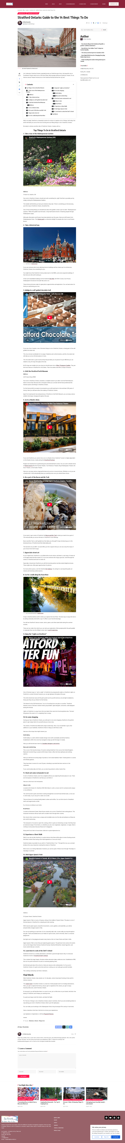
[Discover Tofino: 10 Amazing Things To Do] (74, 1093)
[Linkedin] (114, 1117)
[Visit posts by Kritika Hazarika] (19, 1034)
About (55, 1122)
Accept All (115, 1137)
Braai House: (59, 103)
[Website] (75, 1034)
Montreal (30, 1099)
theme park (41, 219)
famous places (29, 465)
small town (29, 983)
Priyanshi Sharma (48, 1014)
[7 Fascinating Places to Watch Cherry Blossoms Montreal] (28, 1093)
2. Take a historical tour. (34, 97)
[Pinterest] (118, 1117)
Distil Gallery (58, 93)
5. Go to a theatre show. (33, 107)
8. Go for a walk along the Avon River (36, 115)
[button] (96, 23)
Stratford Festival (49, 460)
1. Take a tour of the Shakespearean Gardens (35, 91)
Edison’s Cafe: (58, 101)
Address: (31, 94)
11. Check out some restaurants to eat (62, 98)
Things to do (42, 1020)
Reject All (106, 1137)
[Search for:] (92, 30)
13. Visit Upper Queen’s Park (60, 108)
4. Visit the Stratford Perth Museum (36, 102)
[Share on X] (94, 23)
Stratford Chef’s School (41, 955)
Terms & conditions (59, 1127)
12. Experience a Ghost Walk (60, 106)
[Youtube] (110, 1117)
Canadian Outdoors (33, 13)
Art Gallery (49, 569)
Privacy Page (57, 1130)
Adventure (31, 1020)
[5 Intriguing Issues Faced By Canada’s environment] (96, 1093)
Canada (20, 1097)
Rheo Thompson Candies (63, 365)
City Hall (51, 278)
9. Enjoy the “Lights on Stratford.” (62, 88)
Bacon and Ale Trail (51, 535)
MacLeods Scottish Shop (61, 95)
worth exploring (52, 630)
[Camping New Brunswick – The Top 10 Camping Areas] (51, 1093)
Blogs (55, 1120)
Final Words (55, 114)
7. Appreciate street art (33, 113)
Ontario (36, 1020)
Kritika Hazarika (26, 22)
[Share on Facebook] (91, 23)
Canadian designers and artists (51, 743)
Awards (56, 1125)
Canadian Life (22, 13)
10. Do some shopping (59, 90)
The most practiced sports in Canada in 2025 (92, 52)
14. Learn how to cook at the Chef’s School (64, 111)
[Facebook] (106, 1117)
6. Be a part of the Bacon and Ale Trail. (37, 110)
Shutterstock (34, 263)
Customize (96, 1137)
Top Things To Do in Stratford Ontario (35, 87)
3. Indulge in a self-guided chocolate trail (37, 99)
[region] (106, 1132)
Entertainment (22, 1099)
